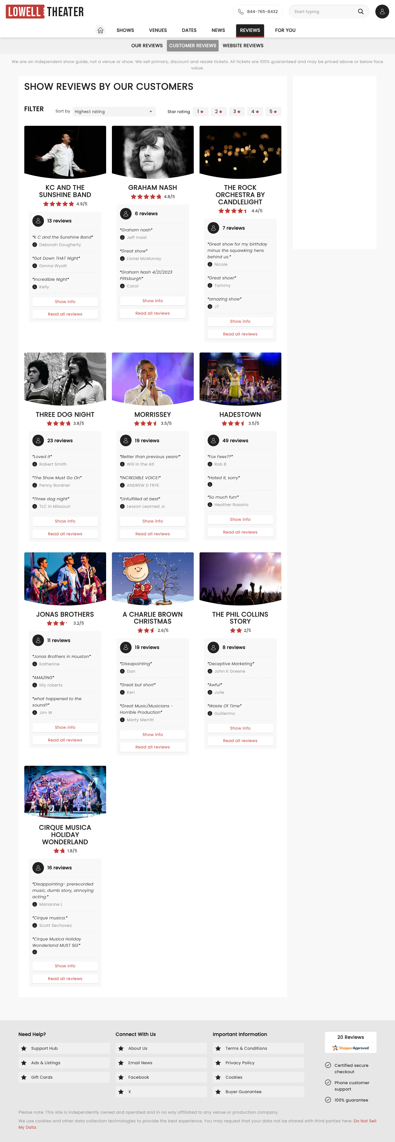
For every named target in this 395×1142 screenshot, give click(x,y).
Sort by (63, 111)
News (218, 30)
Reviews (250, 30)
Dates (189, 30)
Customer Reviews (192, 45)
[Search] (362, 11)
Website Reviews (243, 45)
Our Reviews (147, 45)
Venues (158, 30)
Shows (125, 30)
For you (285, 30)
